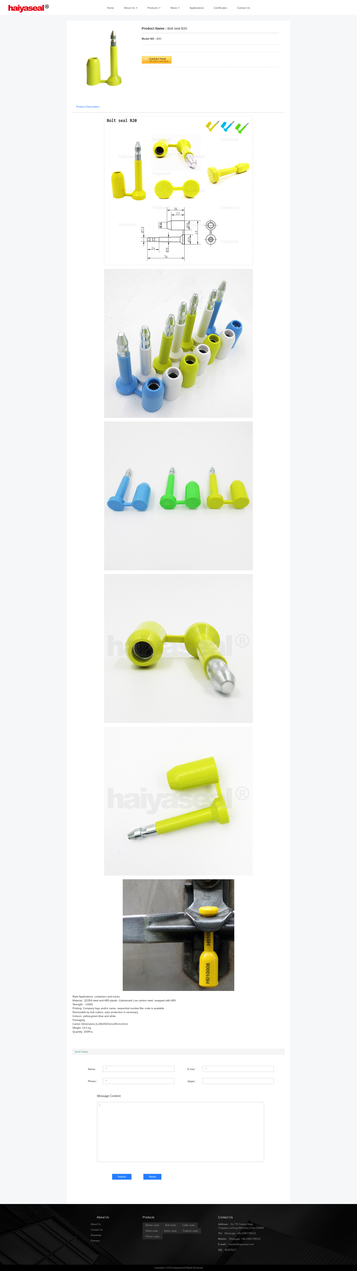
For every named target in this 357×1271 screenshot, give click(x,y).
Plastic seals (153, 1236)
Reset (152, 1176)
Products (152, 7)
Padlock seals (190, 1231)
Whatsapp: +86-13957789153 (240, 1233)
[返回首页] (27, 7)
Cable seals (188, 1225)
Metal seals (152, 1231)
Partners (95, 1240)
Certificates (220, 7)
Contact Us (243, 7)
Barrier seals (152, 1225)
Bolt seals (170, 1225)
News (174, 7)
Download (96, 1235)
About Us (129, 7)
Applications (197, 7)
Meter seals (170, 1231)
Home (110, 7)
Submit (122, 1176)
